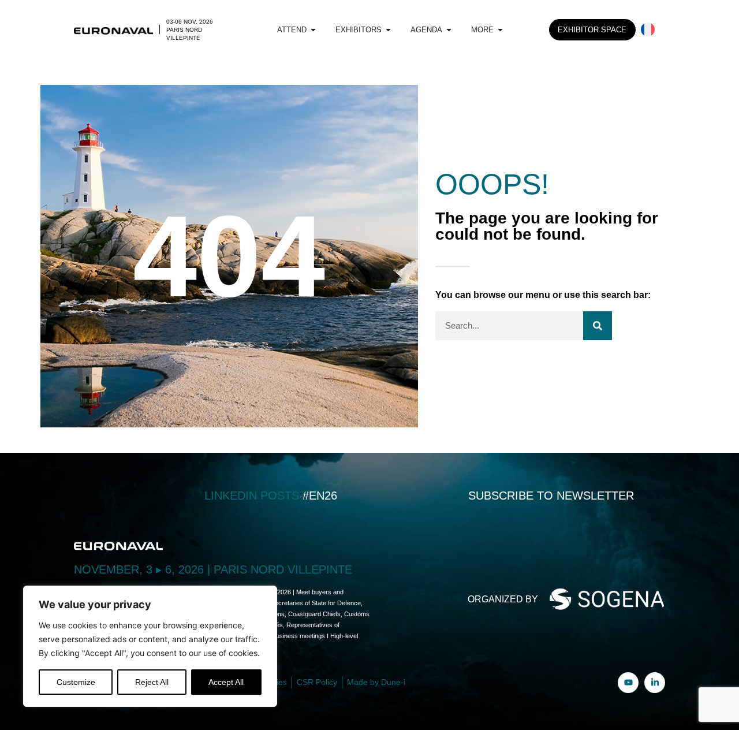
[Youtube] (628, 682)
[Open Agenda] (449, 30)
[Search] (597, 325)
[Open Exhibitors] (388, 30)
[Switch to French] (647, 30)
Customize (76, 682)
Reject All (152, 682)
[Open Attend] (313, 30)
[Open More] (500, 30)
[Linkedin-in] (654, 682)
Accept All (226, 682)
